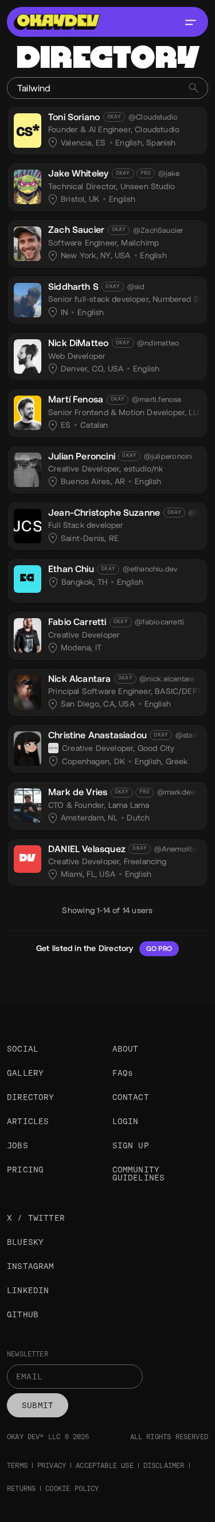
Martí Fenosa (75, 399)
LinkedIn (28, 1290)
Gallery (25, 1073)
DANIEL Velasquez (87, 849)
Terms (17, 1466)
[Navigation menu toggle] (190, 22)
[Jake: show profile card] (27, 185)
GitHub (22, 1314)
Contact (130, 1097)
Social (22, 1049)
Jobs (17, 1145)
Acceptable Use (105, 1466)
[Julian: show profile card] (27, 468)
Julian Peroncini (81, 456)
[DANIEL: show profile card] (27, 861)
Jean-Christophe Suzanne (104, 512)
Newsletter (27, 1354)
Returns (21, 1489)
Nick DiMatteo (78, 343)
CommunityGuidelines (138, 1174)
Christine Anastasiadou (97, 735)
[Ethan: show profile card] (27, 580)
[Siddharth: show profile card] (27, 298)
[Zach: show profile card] (27, 242)
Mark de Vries (77, 792)
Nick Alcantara (79, 679)
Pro (145, 173)
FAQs (123, 1073)
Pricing (25, 1170)
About (125, 1049)
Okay (114, 117)
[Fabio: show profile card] (27, 633)
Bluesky (25, 1242)
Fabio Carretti (77, 622)
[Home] (57, 22)
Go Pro (159, 949)
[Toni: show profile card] (27, 129)
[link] (107, 130)
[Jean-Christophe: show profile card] (27, 524)
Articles (28, 1121)
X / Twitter (36, 1218)
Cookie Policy (72, 1489)
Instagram (30, 1266)
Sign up (130, 1145)
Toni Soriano (74, 117)
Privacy (51, 1466)
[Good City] (53, 748)
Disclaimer (164, 1466)
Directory (30, 1097)
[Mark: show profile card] (27, 804)
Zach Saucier (76, 230)
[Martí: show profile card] (27, 411)
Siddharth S (73, 287)
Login (125, 1121)
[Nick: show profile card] (27, 355)
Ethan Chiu (71, 569)
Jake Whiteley (78, 173)
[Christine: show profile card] (27, 747)
